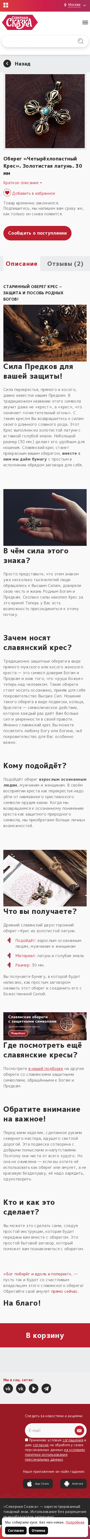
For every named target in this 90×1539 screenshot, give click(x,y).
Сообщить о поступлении (37, 233)
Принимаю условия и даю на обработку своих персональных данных (55, 1450)
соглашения (73, 1440)
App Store (42, 1483)
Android (77, 1483)
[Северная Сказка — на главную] (20, 22)
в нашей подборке (46, 1068)
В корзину (45, 1335)
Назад (23, 63)
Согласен (16, 1530)
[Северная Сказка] (8, 1388)
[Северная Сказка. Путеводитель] (21, 1388)
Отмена (38, 1530)
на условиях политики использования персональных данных (55, 1454)
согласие (41, 1445)
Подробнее (75, 1522)
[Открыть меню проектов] (6, 5)
